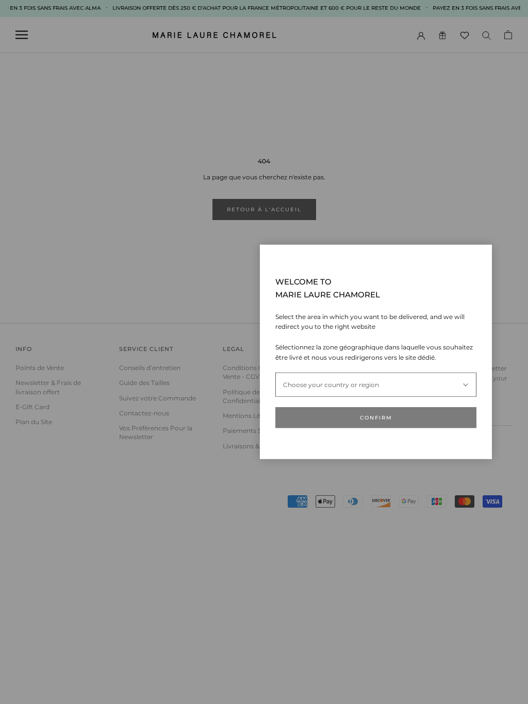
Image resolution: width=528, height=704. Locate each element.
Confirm (376, 417)
